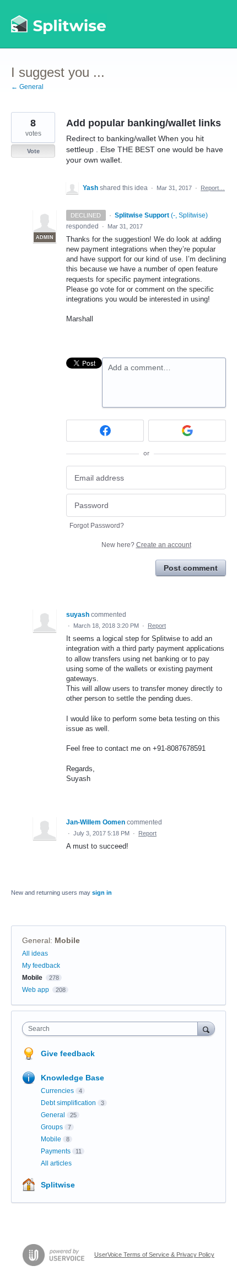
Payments (56, 1151)
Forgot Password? (96, 525)
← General (27, 87)
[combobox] (112, 1029)
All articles (56, 1163)
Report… (213, 188)
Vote (33, 151)
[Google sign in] (187, 431)
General (36, 940)
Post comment (191, 568)
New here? (146, 545)
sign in (102, 892)
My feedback (41, 965)
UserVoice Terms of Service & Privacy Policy (154, 1254)
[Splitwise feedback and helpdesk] (59, 24)
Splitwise (58, 1184)
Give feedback (68, 1053)
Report (157, 625)
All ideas (35, 953)
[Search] (206, 1028)
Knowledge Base (72, 1077)
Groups (52, 1127)
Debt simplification (68, 1103)
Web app (35, 990)
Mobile (67, 940)
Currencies (57, 1091)
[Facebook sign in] (105, 431)
